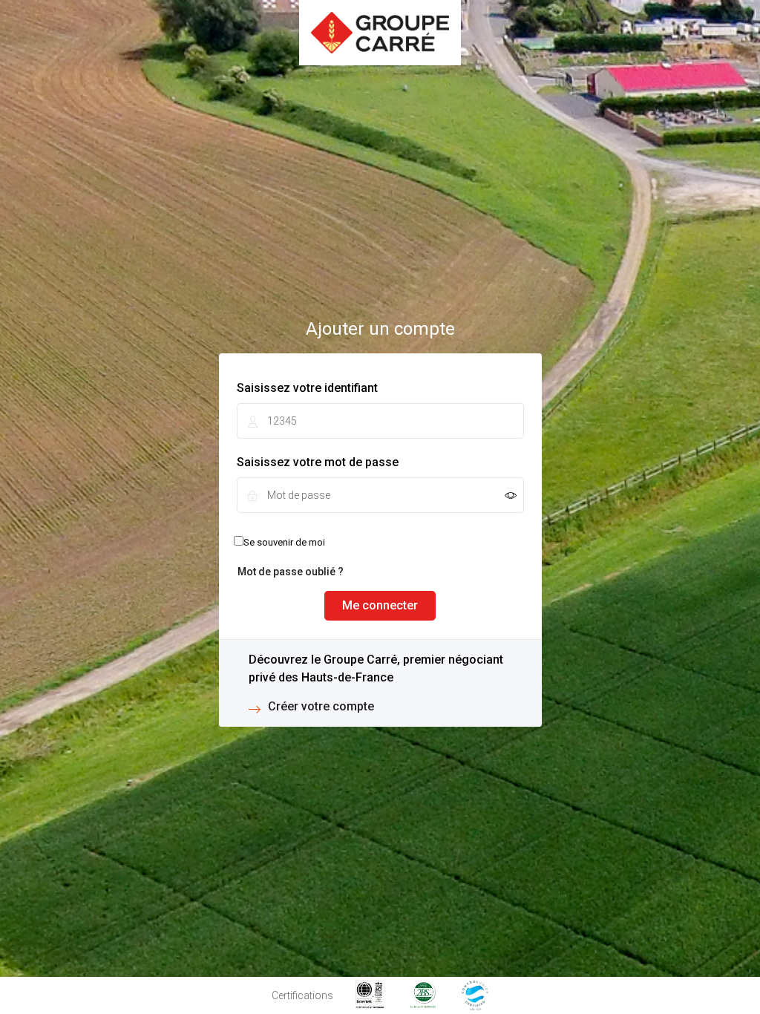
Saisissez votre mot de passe (318, 462)
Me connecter (380, 605)
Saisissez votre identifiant (307, 388)
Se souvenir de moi (284, 542)
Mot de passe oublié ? (291, 572)
